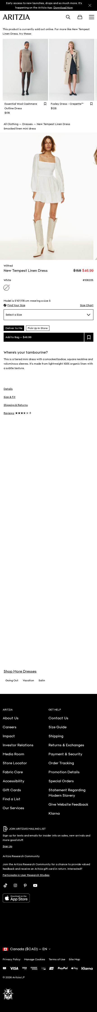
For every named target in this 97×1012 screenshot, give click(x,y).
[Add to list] (88, 337)
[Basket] (80, 17)
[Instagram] (15, 885)
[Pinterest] (25, 885)
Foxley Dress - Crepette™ (67, 104)
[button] (14, 305)
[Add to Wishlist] (45, 104)
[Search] (68, 17)
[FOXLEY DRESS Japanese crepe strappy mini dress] (71, 70)
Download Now (63, 7)
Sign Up (7, 846)
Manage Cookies (34, 959)
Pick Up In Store (38, 328)
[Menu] (92, 17)
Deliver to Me (13, 328)
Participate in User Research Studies (26, 875)
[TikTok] (5, 885)
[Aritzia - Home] (16, 17)
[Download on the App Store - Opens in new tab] (48, 898)
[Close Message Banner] (90, 5)
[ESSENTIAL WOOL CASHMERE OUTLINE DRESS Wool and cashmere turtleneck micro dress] (25, 70)
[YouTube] (35, 885)
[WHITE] (6, 287)
